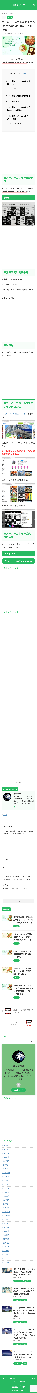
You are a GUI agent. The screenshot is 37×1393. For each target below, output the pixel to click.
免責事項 (22, 1381)
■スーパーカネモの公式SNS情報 (18, 117)
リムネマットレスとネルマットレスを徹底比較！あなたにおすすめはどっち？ (23, 1354)
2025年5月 (5, 1192)
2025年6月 (5, 1188)
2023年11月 (6, 1243)
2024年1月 (5, 1235)
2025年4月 (5, 1196)
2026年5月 (5, 1157)
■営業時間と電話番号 (19, 95)
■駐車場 (14, 101)
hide (24, 73)
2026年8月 (5, 1145)
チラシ (15, 88)
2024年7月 (5, 1227)
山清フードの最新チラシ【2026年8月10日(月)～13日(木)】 (23, 954)
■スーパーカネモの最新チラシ (18, 83)
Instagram (16, 123)
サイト (5, 868)
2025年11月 (6, 1169)
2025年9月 (5, 1176)
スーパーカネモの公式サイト (14, 413)
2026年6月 (5, 1153)
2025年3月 (5, 1200)
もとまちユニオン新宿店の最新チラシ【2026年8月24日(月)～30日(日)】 (23, 937)
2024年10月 (6, 1215)
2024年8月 (5, 1223)
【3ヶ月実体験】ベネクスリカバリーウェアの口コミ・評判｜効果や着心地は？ (24, 1272)
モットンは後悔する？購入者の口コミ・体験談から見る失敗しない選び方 (23, 1291)
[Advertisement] (18, 153)
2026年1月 (5, 1165)
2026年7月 (5, 1149)
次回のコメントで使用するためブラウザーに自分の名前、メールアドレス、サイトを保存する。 (18, 879)
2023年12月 (6, 1239)
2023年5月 (5, 1258)
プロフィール (18, 1090)
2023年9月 (5, 1246)
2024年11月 (6, 1211)
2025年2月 (5, 1204)
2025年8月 (5, 1180)
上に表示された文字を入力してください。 (16, 889)
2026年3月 (5, 1161)
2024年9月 (5, 1219)
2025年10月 (6, 1172)
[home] (14, 808)
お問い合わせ (13, 1379)
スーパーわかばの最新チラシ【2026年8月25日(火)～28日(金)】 (23, 971)
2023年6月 (5, 1254)
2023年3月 (5, 1262)
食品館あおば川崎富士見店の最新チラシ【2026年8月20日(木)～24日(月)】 (23, 920)
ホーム (5, 1379)
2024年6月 (5, 1231)
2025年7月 (5, 1184)
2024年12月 (6, 1208)
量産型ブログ (18, 5)
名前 (5, 850)
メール (6, 859)
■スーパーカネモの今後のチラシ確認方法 (18, 109)
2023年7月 (5, 1250)
